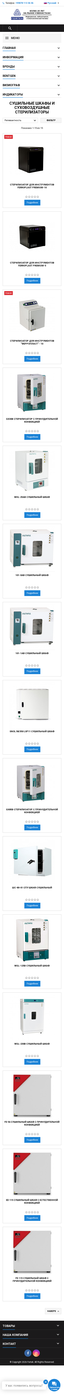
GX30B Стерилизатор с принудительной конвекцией (32, 420)
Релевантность (21, 120)
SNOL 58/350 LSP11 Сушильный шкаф (32, 731)
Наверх (53, 1311)
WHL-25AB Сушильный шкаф (32, 497)
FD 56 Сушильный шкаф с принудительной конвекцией (32, 1123)
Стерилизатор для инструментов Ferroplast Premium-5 (32, 264)
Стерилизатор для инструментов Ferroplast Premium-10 (32, 186)
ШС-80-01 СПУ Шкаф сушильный (32, 887)
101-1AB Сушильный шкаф (32, 653)
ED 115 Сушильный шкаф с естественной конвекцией (32, 1201)
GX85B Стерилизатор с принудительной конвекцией (32, 811)
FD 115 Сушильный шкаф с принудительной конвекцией (32, 1279)
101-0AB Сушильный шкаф (32, 575)
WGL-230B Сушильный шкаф (32, 1043)
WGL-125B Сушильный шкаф (32, 965)
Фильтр (51, 120)
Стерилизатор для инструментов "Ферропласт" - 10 (32, 342)
